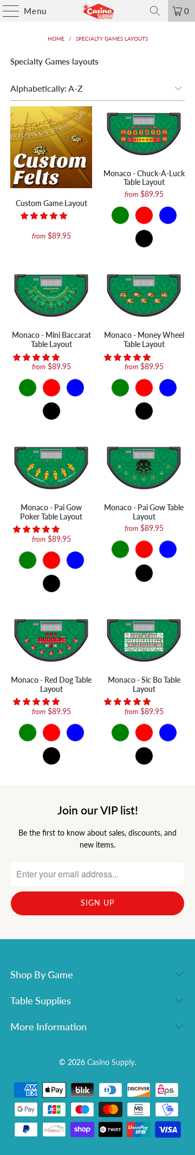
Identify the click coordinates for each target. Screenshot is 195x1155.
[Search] (155, 11)
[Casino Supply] (97, 11)
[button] (44, 215)
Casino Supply (110, 1062)
